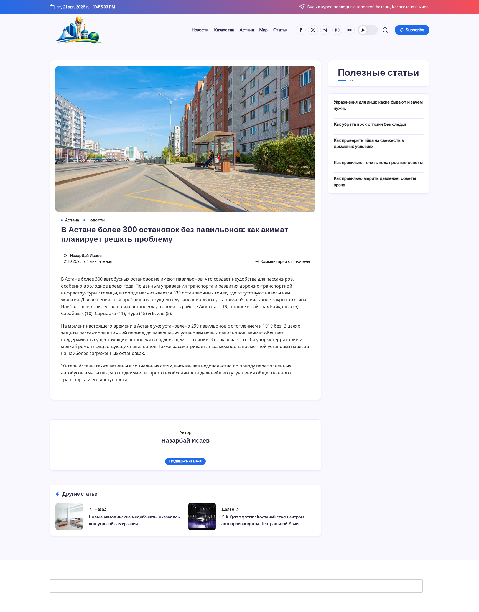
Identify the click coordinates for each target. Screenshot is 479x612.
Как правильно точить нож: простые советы (378, 162)
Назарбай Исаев (86, 255)
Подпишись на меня (185, 461)
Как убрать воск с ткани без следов (370, 124)
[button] (368, 30)
